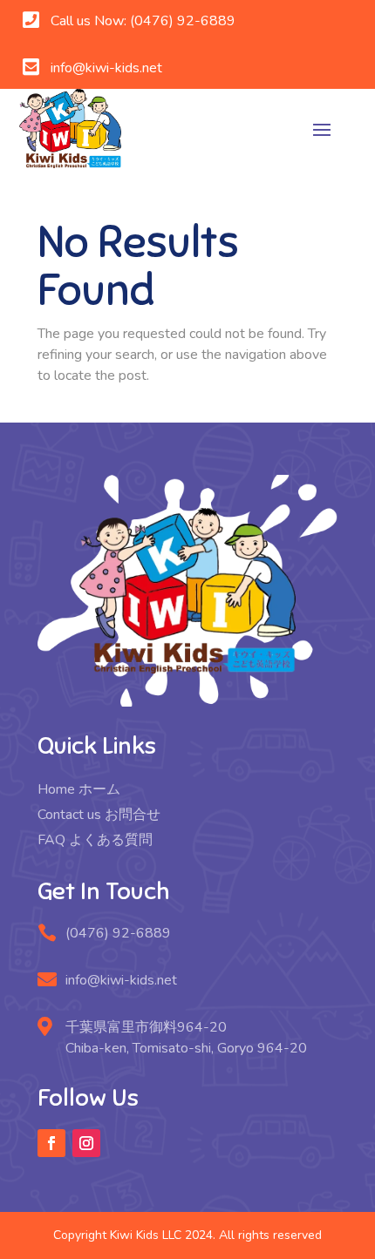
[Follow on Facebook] (51, 1143)
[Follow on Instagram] (86, 1143)
